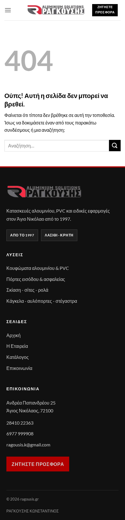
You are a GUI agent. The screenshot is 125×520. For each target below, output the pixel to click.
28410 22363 (19, 422)
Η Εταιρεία (17, 346)
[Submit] (115, 145)
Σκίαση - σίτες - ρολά (27, 290)
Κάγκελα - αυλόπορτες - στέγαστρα (41, 301)
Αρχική (13, 335)
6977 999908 (19, 433)
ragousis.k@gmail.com (28, 444)
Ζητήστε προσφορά (38, 464)
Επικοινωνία (19, 368)
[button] (7, 10)
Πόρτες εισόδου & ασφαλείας (35, 279)
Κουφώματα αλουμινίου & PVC (37, 268)
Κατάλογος (17, 357)
